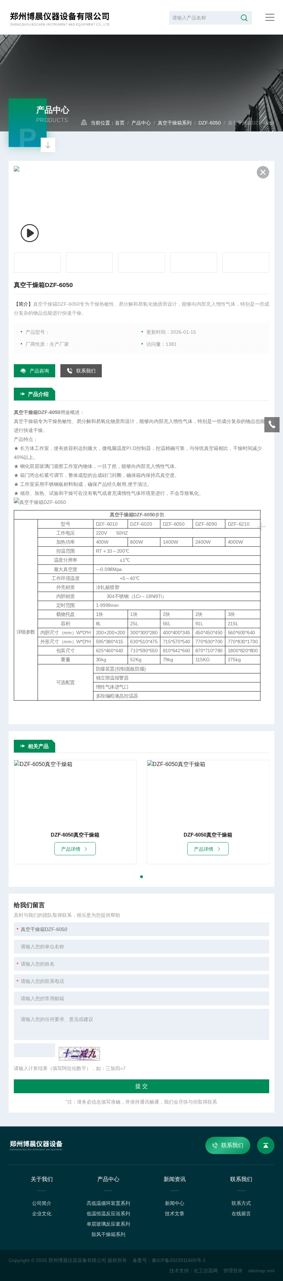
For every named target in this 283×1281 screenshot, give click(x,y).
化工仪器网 (206, 1270)
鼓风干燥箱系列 (108, 1234)
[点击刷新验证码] (79, 1054)
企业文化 (41, 1213)
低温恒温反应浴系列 (108, 1213)
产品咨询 (39, 371)
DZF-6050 (209, 123)
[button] (141, 876)
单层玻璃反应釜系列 (108, 1224)
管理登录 (233, 1270)
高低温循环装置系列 (108, 1203)
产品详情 (70, 849)
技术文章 (174, 1213)
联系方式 (241, 1203)
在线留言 (241, 1213)
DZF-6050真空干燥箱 (75, 835)
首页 (120, 123)
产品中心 (141, 123)
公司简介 (41, 1203)
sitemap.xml (261, 1270)
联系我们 (86, 371)
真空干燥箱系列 (175, 123)
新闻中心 (174, 1203)
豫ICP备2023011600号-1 (179, 1260)
